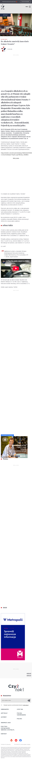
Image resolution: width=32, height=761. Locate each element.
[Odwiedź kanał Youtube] (16, 740)
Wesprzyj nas (6, 722)
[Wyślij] (29, 700)
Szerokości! (5, 709)
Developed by (17, 744)
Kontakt (4, 733)
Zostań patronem (25, 1)
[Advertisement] (16, 72)
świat (4, 607)
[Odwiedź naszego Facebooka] (20, 740)
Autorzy (4, 717)
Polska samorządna (21, 714)
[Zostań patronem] (11, 740)
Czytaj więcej (25, 705)
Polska (5, 459)
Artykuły (4, 713)
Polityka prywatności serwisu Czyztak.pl (7, 728)
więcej (29, 673)
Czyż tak (20, 709)
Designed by (4, 744)
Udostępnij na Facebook (7, 435)
